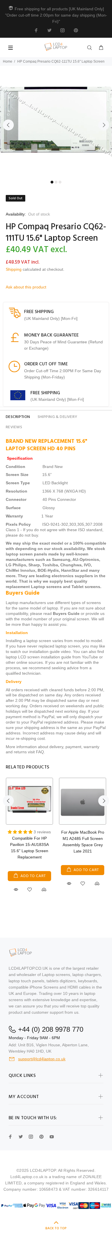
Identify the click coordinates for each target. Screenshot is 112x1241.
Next (103, 124)
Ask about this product (26, 287)
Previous (8, 124)
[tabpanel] (56, 121)
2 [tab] (56, 182)
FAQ (40, 752)
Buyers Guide (66, 613)
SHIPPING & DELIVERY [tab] (58, 417)
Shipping (14, 269)
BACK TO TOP (56, 1228)
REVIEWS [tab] (14, 427)
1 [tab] (52, 182)
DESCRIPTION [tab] (18, 417)
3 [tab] (60, 182)
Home (7, 61)
